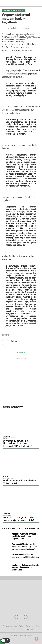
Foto (37, 626)
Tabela (21, 626)
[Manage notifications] (36, 639)
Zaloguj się (29, 629)
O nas (13, 629)
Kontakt (20, 629)
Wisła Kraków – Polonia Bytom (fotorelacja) (19, 481)
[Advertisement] (21, 381)
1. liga (5, 477)
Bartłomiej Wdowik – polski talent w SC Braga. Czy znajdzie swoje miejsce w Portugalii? (25, 546)
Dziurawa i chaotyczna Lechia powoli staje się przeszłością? (19, 519)
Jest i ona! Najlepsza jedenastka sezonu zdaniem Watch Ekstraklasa (25, 567)
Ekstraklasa (9, 437)
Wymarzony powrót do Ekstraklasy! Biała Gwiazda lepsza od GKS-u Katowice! (17, 443)
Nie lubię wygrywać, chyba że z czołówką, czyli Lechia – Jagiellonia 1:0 (24, 536)
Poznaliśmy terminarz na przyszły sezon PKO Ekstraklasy (25, 555)
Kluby (16, 626)
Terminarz (30, 626)
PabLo (15, 28)
